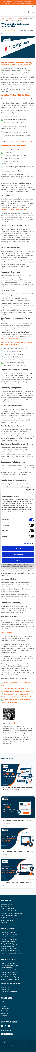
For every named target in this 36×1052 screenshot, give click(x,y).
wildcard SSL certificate (10, 99)
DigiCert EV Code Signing (9, 948)
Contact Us (4, 1013)
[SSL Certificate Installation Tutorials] (18, 838)
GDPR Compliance (18, 1049)
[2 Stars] (5, 30)
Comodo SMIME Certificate (9, 965)
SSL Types (4, 922)
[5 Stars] (13, 30)
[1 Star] (2, 30)
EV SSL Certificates (7, 920)
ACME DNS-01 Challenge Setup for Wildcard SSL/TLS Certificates (18, 788)
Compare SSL (5, 1008)
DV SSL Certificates (7, 904)
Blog (2, 1001)
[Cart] (28, 12)
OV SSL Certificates (7, 918)
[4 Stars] (11, 30)
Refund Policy (25, 1046)
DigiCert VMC (5, 987)
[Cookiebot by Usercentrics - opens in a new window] (26, 490)
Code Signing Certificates (9, 915)
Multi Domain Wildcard (8, 911)
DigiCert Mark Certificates (9, 991)
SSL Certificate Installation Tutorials (16, 851)
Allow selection (18, 554)
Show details (27, 543)
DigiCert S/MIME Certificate (9, 972)
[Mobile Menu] (32, 12)
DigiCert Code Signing (8, 946)
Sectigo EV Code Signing (9, 944)
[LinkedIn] (14, 723)
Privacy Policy (10, 1046)
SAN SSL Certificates (7, 908)
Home (3, 19)
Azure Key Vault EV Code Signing (11, 953)
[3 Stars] (8, 30)
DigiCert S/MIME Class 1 (8, 974)
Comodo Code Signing (8, 937)
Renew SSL (4, 1011)
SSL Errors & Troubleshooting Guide (16, 882)
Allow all (18, 549)
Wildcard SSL (5, 906)
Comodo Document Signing (10, 977)
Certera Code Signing (8, 932)
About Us (4, 1015)
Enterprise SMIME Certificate (10, 970)
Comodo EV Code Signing (9, 939)
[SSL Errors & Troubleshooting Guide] (18, 870)
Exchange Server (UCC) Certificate (12, 913)
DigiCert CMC (5, 989)
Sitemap (17, 1046)
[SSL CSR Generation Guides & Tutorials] (18, 807)
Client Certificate (6, 967)
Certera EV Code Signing (9, 935)
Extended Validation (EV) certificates (14, 209)
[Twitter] (5, 1025)
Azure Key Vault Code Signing (10, 951)
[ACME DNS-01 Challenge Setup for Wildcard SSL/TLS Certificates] (18, 775)
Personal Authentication (8, 963)
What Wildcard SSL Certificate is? (23, 142)
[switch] (31, 525)
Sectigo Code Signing (8, 941)
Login (32, 6)
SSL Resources (5, 1004)
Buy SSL (3, 1006)
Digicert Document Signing (10, 979)
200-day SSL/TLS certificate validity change (17, 1)
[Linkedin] (9, 1025)
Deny (18, 560)
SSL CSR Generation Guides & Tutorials (17, 820)
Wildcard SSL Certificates (16, 19)
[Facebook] (2, 1025)
